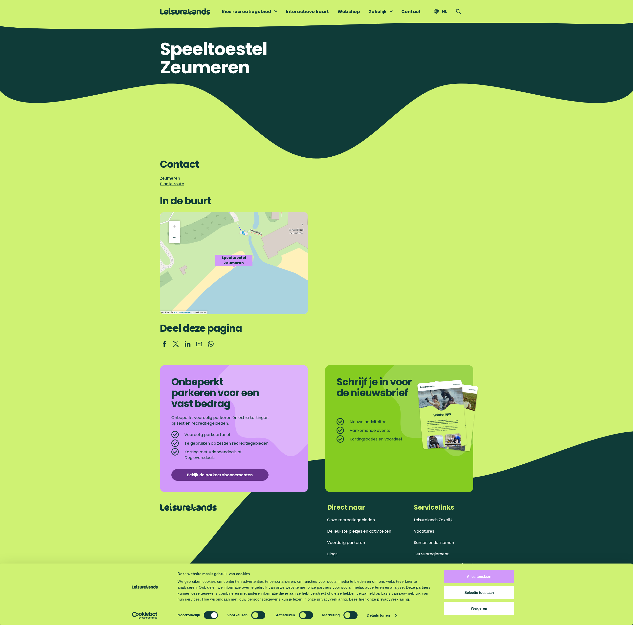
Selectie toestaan (479, 592)
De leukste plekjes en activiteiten (359, 531)
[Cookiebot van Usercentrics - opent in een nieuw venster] (144, 615)
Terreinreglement (431, 554)
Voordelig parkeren (346, 542)
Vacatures (424, 531)
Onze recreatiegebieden (351, 520)
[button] (234, 263)
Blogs (332, 554)
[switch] (258, 615)
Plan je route (172, 184)
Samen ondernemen (434, 542)
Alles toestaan (479, 576)
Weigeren (479, 608)
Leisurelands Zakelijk (433, 520)
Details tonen (378, 615)
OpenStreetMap (182, 312)
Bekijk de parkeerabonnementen (220, 475)
